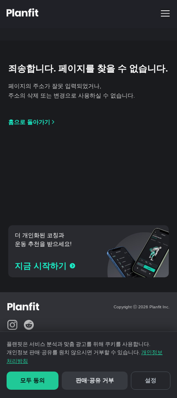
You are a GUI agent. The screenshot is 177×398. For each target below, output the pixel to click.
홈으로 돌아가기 (29, 122)
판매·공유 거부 (95, 380)
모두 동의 (32, 380)
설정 (150, 380)
